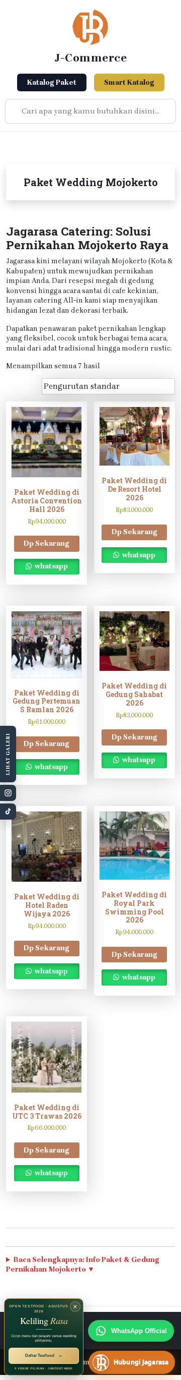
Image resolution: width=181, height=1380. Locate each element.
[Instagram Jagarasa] (8, 793)
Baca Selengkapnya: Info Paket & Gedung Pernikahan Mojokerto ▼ (82, 1264)
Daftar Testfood (43, 1355)
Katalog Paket (51, 82)
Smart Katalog (129, 82)
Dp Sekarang (46, 543)
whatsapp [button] (50, 566)
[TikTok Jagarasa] (8, 811)
